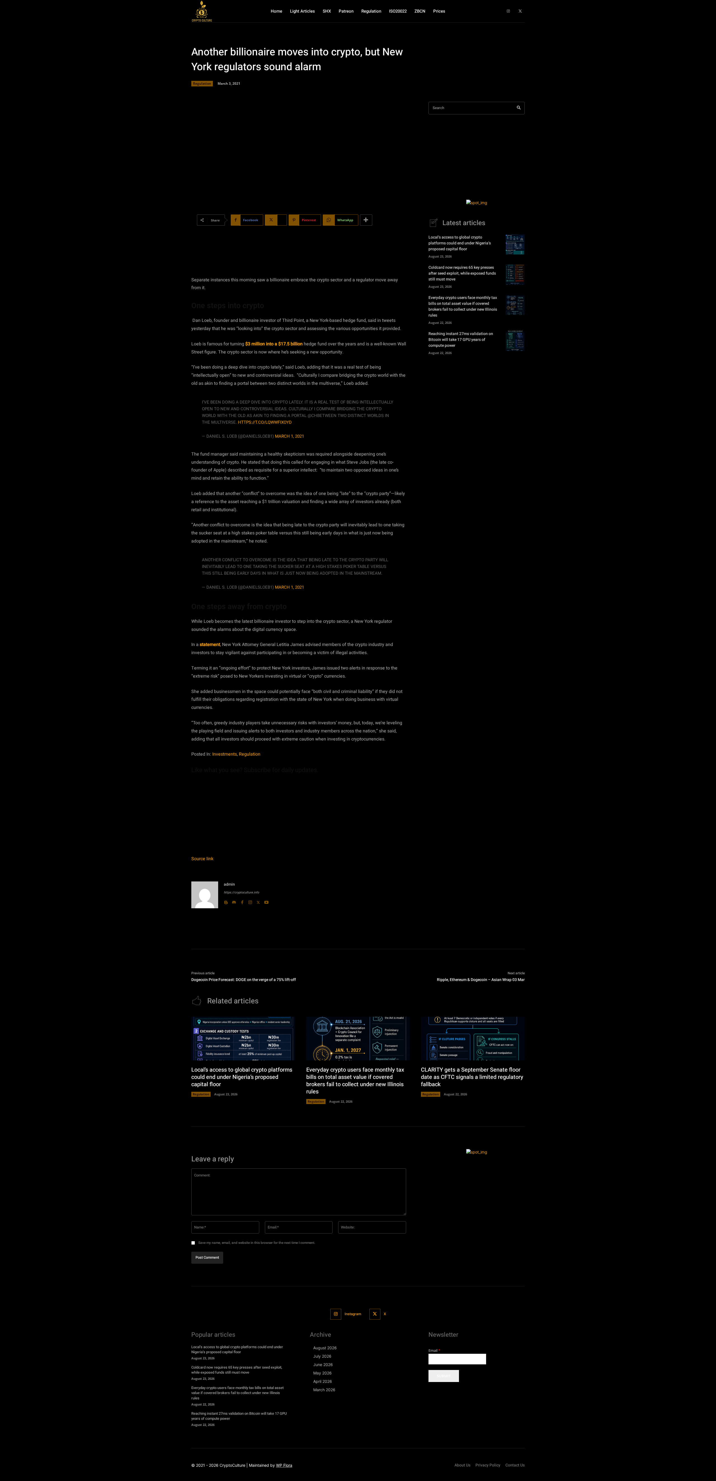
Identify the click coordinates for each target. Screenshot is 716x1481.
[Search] (519, 108)
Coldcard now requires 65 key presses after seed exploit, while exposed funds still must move (462, 273)
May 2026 (322, 1373)
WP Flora (284, 1465)
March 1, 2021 (289, 436)
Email (434, 1350)
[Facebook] (242, 901)
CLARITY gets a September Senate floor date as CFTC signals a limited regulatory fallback (472, 1077)
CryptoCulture (232, 1465)
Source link (202, 858)
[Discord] (234, 901)
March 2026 (324, 1389)
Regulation (202, 83)
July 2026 (322, 1356)
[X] (520, 11)
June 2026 (323, 1364)
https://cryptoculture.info (241, 892)
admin (229, 884)
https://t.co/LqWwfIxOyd (265, 422)
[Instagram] (508, 11)
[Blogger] (226, 901)
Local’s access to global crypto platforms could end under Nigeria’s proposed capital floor (459, 243)
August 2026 (325, 1347)
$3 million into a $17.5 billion (274, 344)
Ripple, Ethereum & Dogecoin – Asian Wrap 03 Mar (481, 980)
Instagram (353, 1314)
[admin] (204, 894)
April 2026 (322, 1381)
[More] (366, 220)
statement (210, 644)
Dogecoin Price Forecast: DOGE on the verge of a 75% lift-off (243, 980)
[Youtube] (266, 901)
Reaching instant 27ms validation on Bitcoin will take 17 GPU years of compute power (460, 339)
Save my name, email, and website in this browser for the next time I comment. (256, 1242)
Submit (444, 1375)
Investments (224, 754)
